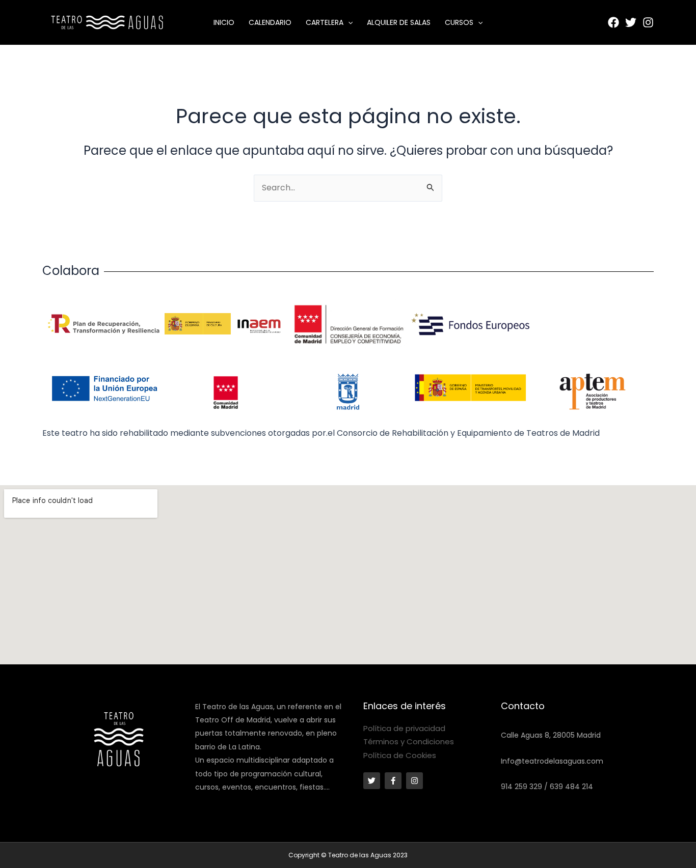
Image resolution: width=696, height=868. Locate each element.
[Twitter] (630, 22)
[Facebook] (613, 22)
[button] (348, 22)
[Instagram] (648, 22)
